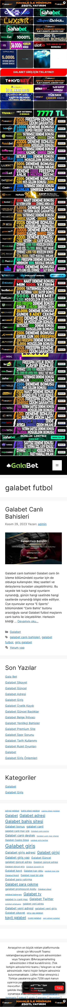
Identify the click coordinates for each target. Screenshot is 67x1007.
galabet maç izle (52, 871)
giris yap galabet (35, 913)
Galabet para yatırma (18, 879)
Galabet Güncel (16, 688)
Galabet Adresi (15, 694)
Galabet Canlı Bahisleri (24, 513)
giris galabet (23, 642)
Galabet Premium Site (20, 729)
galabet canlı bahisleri (25, 637)
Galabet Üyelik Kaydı (19, 705)
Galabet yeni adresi (19, 908)
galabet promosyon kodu (20, 889)
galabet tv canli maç (16, 899)
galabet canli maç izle (17, 831)
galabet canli (34, 826)
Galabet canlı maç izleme (48, 836)
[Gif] (33, 194)
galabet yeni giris (46, 908)
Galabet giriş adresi (20, 853)
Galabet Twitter (41, 899)
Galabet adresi (32, 815)
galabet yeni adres (33, 903)
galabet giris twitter (39, 840)
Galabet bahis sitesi (24, 821)
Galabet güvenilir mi (35, 867)
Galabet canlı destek (20, 835)
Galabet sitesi (44, 889)
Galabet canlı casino (40, 831)
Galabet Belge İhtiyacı (20, 717)
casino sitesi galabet (50, 811)
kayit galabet (15, 917)
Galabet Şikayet (16, 682)
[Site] (33, 120)
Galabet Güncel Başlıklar (22, 711)
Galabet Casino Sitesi (17, 840)
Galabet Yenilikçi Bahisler (22, 723)
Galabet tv (32, 894)
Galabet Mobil (12, 875)
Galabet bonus (15, 826)
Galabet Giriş (14, 700)
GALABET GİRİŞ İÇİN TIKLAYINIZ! (33, 72)
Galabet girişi (48, 852)
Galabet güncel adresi (46, 862)
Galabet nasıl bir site (32, 875)
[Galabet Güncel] (22, 465)
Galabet (15, 632)
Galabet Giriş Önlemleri (21, 758)
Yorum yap (17, 647)
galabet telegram (13, 894)
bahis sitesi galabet (30, 810)
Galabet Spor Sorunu (19, 734)
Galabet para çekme (21, 884)
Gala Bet (11, 676)
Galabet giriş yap (17, 857)
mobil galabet (34, 918)
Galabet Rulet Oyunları (20, 746)
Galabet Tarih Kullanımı (21, 740)
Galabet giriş (20, 846)
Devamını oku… (28, 621)
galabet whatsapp (13, 904)
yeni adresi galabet (51, 918)
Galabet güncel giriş (15, 866)
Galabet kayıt (13, 870)
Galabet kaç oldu (33, 870)
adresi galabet (12, 810)
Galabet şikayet (15, 912)
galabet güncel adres (18, 862)
